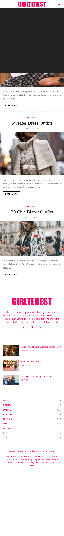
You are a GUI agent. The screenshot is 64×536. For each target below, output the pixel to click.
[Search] (59, 4)
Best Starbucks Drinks (31, 361)
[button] (5, 4)
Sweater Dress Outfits (32, 123)
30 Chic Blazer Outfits (32, 211)
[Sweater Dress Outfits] (32, 153)
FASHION (31, 117)
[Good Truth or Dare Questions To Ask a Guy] (11, 350)
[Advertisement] (32, 41)
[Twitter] (40, 327)
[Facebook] (24, 327)
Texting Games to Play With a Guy (36, 376)
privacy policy (49, 451)
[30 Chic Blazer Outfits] (32, 238)
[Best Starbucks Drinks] (11, 365)
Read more (11, 105)
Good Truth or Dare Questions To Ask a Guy (41, 347)
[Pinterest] (32, 327)
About (12, 451)
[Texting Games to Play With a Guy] (11, 380)
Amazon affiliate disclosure (29, 451)
